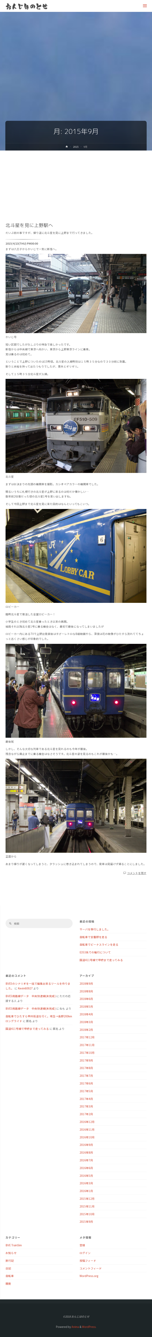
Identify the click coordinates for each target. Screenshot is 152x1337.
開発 (8, 1284)
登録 (82, 1245)
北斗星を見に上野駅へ (29, 225)
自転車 (10, 1276)
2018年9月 (86, 983)
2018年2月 (86, 1030)
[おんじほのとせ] (26, 6)
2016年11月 (87, 1129)
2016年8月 (86, 1152)
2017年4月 (86, 1099)
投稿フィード (88, 1261)
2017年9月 (86, 1060)
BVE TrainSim (14, 1245)
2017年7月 (86, 1076)
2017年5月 (86, 1091)
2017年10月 (87, 1053)
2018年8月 (86, 991)
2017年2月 (86, 1114)
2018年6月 (86, 999)
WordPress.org (89, 1276)
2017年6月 (86, 1083)
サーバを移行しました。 (95, 929)
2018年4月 (86, 1014)
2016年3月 (86, 1183)
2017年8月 (86, 1068)
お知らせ (11, 1253)
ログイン (85, 1253)
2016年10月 (87, 1137)
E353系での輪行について (95, 952)
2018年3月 (86, 1022)
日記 (8, 1268)
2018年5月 (86, 1006)
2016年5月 (86, 1176)
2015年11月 (87, 1206)
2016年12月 (87, 1122)
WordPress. (89, 1327)
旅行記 (10, 1261)
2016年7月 (86, 1160)
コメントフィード (91, 1268)
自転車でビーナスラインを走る (99, 944)
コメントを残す (136, 873)
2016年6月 (86, 1168)
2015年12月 (87, 1199)
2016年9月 (86, 1145)
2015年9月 (86, 1222)
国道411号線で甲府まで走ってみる (101, 960)
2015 (76, 146)
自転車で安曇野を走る (93, 937)
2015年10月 (87, 1214)
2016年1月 (86, 1191)
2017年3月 (86, 1106)
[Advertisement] (76, 180)
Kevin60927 (25, 988)
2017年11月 (87, 1045)
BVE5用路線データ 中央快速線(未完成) (31, 996)
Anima (75, 1327)
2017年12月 (87, 1037)
